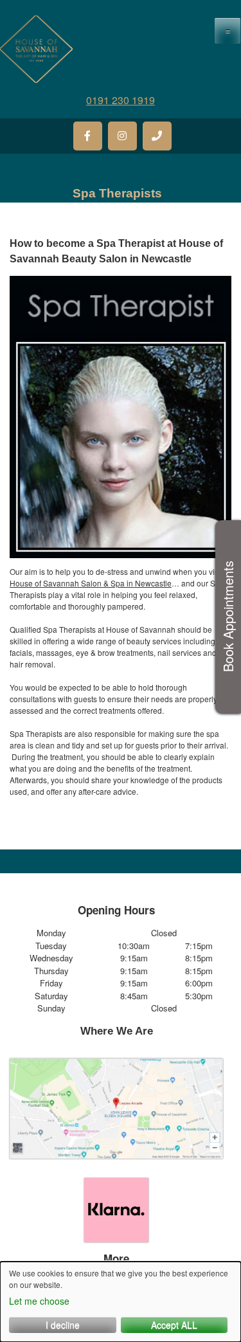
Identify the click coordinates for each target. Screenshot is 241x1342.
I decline (63, 1324)
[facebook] (87, 136)
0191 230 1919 (120, 100)
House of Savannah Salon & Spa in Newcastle (91, 582)
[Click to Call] (157, 136)
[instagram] (122, 136)
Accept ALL (174, 1324)
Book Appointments (228, 617)
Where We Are (116, 1031)
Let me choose (39, 1300)
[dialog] (120, 1302)
